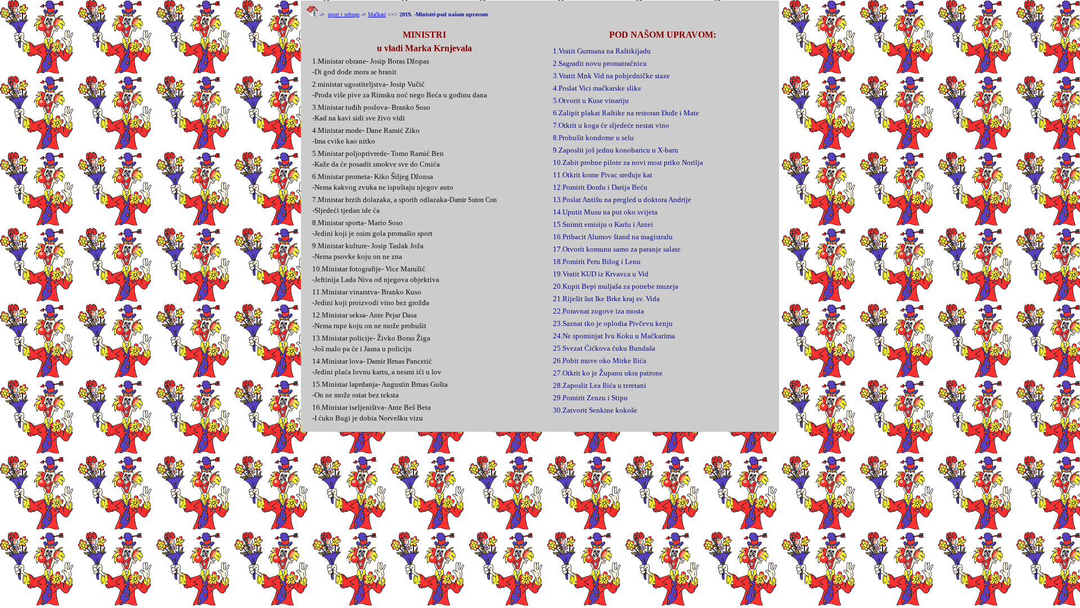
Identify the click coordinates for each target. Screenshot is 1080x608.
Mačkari (377, 14)
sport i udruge (343, 14)
